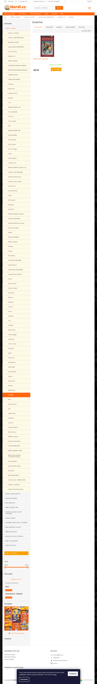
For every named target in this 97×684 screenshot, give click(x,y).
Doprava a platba (9, 659)
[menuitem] (9, 13)
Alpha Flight (11, 367)
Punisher (10, 246)
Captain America (12, 93)
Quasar (10, 376)
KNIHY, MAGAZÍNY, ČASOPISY (13, 527)
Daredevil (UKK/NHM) (14, 219)
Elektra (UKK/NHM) (13, 237)
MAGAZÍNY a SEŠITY (13, 42)
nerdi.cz (55, 663)
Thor (9, 103)
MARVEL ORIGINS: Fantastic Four (17, 168)
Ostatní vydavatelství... (14, 441)
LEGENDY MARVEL (13, 75)
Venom (10, 279)
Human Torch (12, 186)
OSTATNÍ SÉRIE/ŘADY (14, 446)
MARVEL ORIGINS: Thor (14, 107)
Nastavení (24, 679)
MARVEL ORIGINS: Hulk (14, 130)
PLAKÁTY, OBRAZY (10, 518)
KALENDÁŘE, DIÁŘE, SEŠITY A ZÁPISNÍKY (16, 523)
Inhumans (11, 302)
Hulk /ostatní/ (12, 144)
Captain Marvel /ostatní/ (15, 274)
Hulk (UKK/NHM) (12, 135)
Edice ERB (11, 471)
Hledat (59, 8)
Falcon (10, 311)
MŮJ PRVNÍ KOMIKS (13, 475)
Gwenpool (11, 418)
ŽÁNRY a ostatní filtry (11, 553)
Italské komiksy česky (14, 466)
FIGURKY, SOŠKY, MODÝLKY (12, 494)
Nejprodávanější (70, 27)
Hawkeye (10, 316)
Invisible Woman (12, 191)
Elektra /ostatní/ (12, 242)
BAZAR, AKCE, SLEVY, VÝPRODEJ (14, 536)
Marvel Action (12, 432)
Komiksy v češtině (13, 33)
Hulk (9, 126)
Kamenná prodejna (38, 1)
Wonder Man (11, 330)
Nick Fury (10, 297)
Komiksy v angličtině (14, 485)
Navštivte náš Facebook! (60, 660)
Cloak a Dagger (12, 335)
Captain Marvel (12, 265)
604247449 (56, 658)
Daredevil (11, 209)
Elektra (10, 232)
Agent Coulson (12, 404)
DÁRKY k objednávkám (11, 541)
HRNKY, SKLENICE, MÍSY (11, 507)
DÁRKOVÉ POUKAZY (10, 545)
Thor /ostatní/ (12, 121)
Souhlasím (73, 674)
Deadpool (11, 205)
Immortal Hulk (12, 140)
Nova (9, 400)
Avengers (11, 84)
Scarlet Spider (12, 372)
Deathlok (10, 395)
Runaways (11, 348)
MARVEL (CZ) (11, 56)
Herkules (10, 325)
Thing (9, 195)
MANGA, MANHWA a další (15, 451)
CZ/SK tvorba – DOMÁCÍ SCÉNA (16, 480)
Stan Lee (10, 423)
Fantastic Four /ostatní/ (15, 182)
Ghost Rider (11, 256)
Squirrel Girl (11, 381)
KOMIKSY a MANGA (10, 28)
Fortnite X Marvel (13, 427)
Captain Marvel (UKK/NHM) (15, 270)
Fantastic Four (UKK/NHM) (15, 172)
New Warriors (12, 362)
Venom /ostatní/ (12, 288)
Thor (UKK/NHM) (12, 112)
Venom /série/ (12, 284)
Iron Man (10, 98)
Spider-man (11, 89)
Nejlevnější (49, 27)
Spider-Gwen (12, 413)
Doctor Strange (12, 149)
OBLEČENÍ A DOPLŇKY (11, 498)
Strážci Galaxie (12, 158)
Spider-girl (11, 339)
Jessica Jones (12, 344)
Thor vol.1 (11, 117)
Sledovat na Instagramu (18, 633)
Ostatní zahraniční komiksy (15, 489)
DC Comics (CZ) (12, 52)
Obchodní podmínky (54, 1)
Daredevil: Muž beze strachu (16, 223)
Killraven (10, 386)
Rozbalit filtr (15, 579)
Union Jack (11, 358)
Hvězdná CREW (12, 461)
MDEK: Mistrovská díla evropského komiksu (14, 456)
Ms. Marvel (11, 293)
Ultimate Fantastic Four (14, 177)
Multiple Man (11, 390)
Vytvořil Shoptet (88, 680)
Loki (9, 321)
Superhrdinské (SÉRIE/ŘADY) (16, 47)
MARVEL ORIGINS (13, 61)
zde (55, 675)
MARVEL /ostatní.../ (13, 437)
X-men (10, 154)
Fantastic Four (12, 163)
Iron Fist (10, 307)
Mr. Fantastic (11, 200)
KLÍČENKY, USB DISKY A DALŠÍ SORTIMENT (13, 513)
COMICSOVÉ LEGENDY (14, 79)
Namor (10, 353)
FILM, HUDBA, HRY (10, 503)
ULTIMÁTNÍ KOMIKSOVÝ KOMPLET (17, 66)
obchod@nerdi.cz (58, 655)
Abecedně (82, 27)
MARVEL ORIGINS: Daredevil (15, 214)
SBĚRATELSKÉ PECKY (11, 532)
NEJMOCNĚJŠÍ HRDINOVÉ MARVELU (17, 70)
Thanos (10, 251)
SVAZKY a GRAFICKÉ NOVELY (16, 38)
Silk (9, 409)
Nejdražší (59, 27)
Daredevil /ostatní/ (13, 228)
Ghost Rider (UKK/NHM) (14, 260)
